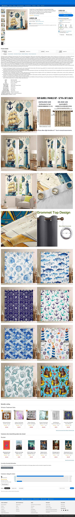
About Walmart (3, 504)
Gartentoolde (35, 2)
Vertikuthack (44, 2)
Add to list (62, 34)
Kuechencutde (48, 2)
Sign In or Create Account (27, 499)
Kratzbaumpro (21, 2)
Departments (5, 5)
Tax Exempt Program (34, 512)
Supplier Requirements (5, 512)
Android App (63, 506)
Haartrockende (58, 2)
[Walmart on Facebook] (61, 510)
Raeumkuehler (17, 2)
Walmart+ (17, 509)
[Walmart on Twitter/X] (63, 510)
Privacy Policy (48, 506)
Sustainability (3, 511)
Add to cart (66, 15)
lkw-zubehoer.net (40, 23)
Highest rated (14, 488)
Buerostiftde (3, 2)
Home (2, 7)
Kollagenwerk (7, 2)
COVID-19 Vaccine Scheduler (36, 504)
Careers (38, 5)
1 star (15, 481)
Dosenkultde (66, 2)
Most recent (7, 488)
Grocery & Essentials (20, 5)
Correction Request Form (7, 467)
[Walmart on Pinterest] (67, 510)
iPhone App (63, 504)
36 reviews (37, 15)
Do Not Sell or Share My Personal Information (56, 515)
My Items (42, 5)
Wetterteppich (30, 2)
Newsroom (3, 507)
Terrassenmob (39, 2)
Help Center (37, 499)
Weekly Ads (51, 499)
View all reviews (5, 484)
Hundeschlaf (26, 2)
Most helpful (21, 488)
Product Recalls (33, 511)
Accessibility (33, 509)
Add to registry (69, 34)
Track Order (44, 499)
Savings (14, 5)
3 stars (15, 478)
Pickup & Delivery (28, 5)
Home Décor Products (12, 7)
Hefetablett (70, 2)
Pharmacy (34, 5)
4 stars (15, 477)
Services (10, 5)
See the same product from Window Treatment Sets (65, 430)
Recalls (32, 507)
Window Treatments (20, 7)
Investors (2, 509)
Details (67, 32)
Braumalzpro (62, 2)
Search (72, 488)
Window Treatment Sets (32, 53)
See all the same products (69, 460)
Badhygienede (12, 2)
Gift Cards (17, 511)
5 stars (15, 476)
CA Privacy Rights (49, 507)
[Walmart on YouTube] (65, 510)
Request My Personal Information (51, 509)
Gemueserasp (53, 2)
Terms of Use (48, 504)
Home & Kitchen (5, 7)
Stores (17, 506)
